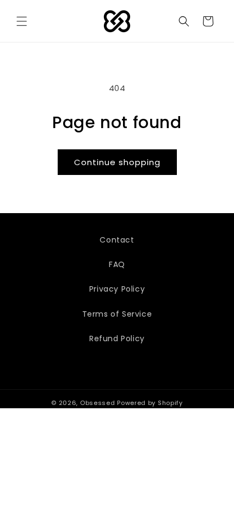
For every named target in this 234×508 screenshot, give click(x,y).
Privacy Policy (117, 288)
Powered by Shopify (150, 402)
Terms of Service (117, 314)
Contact (117, 239)
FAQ (117, 264)
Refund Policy (117, 338)
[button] (22, 21)
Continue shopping (117, 162)
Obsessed (97, 402)
